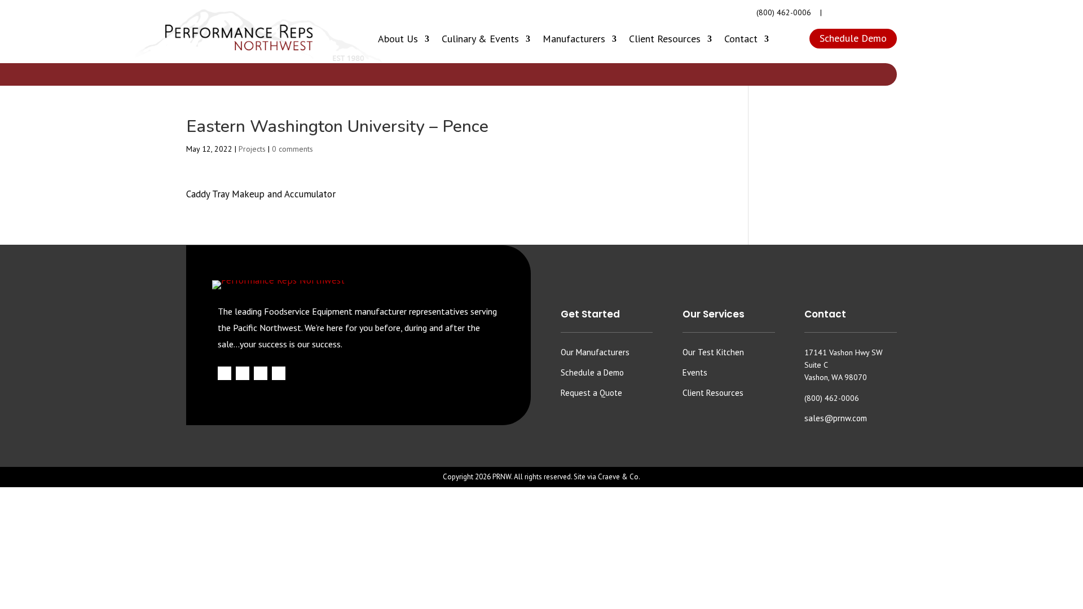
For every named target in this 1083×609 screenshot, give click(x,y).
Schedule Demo (853, 38)
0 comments (292, 149)
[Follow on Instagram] (851, 13)
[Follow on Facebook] (832, 13)
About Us (398, 38)
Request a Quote (591, 392)
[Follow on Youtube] (870, 13)
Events (695, 372)
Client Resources (665, 38)
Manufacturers (574, 38)
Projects (252, 149)
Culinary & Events (480, 38)
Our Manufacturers (595, 352)
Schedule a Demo (592, 372)
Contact (741, 38)
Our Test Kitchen (713, 352)
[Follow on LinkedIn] (889, 13)
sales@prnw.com (835, 418)
